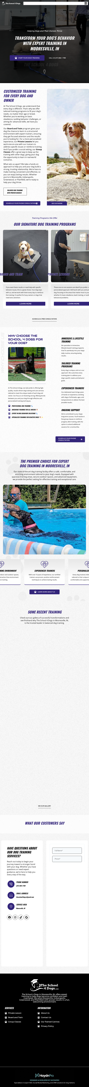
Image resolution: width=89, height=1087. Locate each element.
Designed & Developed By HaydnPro (44, 1080)
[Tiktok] (20, 917)
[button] (55, 3)
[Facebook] (9, 917)
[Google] (26, 917)
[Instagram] (15, 917)
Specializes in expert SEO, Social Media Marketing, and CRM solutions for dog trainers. (44, 1083)
